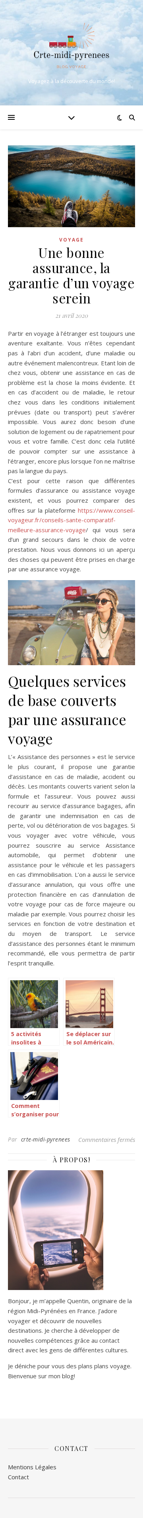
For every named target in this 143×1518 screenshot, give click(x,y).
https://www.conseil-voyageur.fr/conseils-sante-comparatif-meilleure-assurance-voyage (71, 520)
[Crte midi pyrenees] (71, 46)
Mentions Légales (32, 1467)
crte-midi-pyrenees (45, 1139)
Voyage (71, 239)
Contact (18, 1477)
